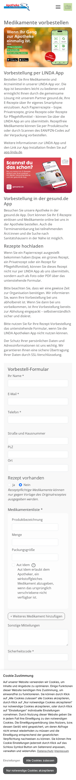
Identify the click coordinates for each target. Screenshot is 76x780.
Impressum (61, 751)
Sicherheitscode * (21, 651)
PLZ (10, 447)
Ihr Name (16, 376)
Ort (10, 460)
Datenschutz (45, 751)
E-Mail (13, 394)
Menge (17, 535)
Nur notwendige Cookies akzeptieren (30, 770)
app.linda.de (13, 152)
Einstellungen (11, 760)
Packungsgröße (23, 550)
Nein (27, 485)
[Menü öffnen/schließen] (58, 7)
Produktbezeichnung (27, 519)
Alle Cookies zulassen (40, 760)
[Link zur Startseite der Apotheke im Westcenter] (17, 7)
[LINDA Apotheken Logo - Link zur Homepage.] (68, 7)
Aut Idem (25, 565)
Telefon (14, 412)
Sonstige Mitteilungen (24, 625)
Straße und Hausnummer (26, 433)
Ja (13, 485)
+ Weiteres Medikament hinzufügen (36, 616)
